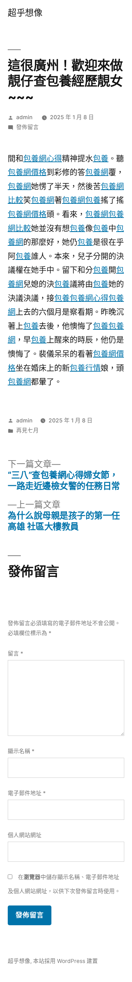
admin (24, 117)
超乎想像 (25, 12)
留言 (15, 653)
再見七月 (27, 430)
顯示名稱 (21, 751)
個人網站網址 (25, 835)
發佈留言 (27, 127)
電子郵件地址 (27, 793)
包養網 (96, 172)
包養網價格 (27, 172)
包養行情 (85, 367)
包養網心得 (42, 158)
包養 (100, 158)
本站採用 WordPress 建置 (65, 961)
